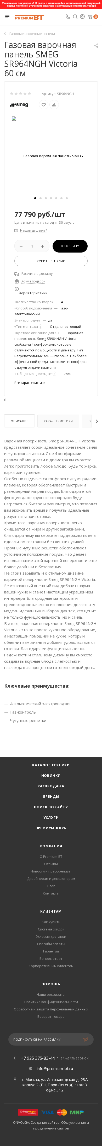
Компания (51, 846)
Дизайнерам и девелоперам (51, 878)
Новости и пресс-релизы (51, 871)
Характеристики (58, 421)
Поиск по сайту (51, 807)
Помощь (51, 984)
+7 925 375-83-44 (38, 1058)
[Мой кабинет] (82, 17)
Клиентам (51, 911)
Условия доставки (51, 936)
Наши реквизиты (51, 994)
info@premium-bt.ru (55, 1068)
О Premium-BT (51, 856)
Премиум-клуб (51, 828)
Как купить (51, 921)
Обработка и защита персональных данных (51, 1009)
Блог (51, 885)
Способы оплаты (51, 943)
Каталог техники (51, 765)
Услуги (51, 817)
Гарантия (51, 951)
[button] (35, 198)
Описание (19, 421)
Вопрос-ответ (51, 958)
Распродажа (51, 786)
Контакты (51, 893)
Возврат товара (51, 1016)
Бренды (51, 796)
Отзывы (51, 863)
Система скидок (51, 929)
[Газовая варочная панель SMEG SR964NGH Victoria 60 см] (51, 155)
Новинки (51, 775)
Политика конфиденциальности (51, 1001)
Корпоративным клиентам (51, 965)
